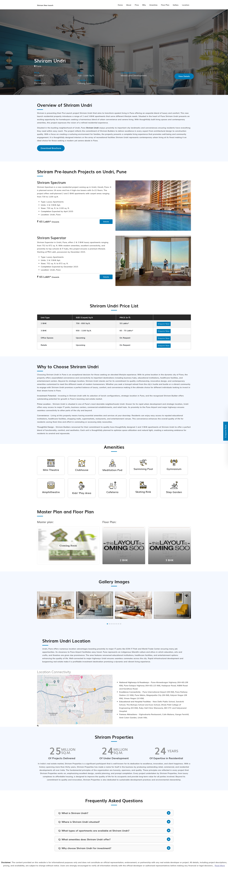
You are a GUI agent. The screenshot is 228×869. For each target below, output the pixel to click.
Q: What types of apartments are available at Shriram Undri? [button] (93, 830)
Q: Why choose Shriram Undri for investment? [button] (84, 848)
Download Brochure (51, 148)
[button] (107, 623)
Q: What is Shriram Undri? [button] (73, 813)
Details (106, 221)
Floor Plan (165, 5)
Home (120, 5)
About (128, 5)
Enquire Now (163, 323)
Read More (220, 865)
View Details (184, 76)
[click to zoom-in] (38, 725)
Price (137, 5)
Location (185, 5)
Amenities (153, 5)
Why (144, 5)
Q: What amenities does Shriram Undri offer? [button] (84, 839)
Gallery (175, 5)
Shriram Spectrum (51, 182)
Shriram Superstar (51, 237)
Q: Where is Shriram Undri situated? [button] (79, 821)
